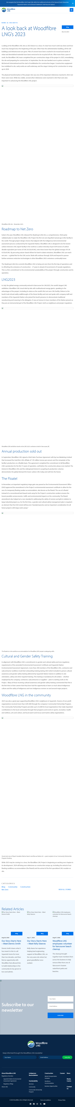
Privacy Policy (61, 1100)
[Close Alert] (72, 3)
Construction (25, 887)
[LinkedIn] (30, 1104)
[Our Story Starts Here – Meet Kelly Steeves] (37, 942)
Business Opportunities (51, 1086)
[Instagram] (37, 1104)
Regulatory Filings (8, 1084)
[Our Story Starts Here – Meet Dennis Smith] (12, 942)
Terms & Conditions (45, 1100)
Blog (67, 27)
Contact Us (69, 1087)
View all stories (65, 889)
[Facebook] (34, 1104)
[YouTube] (44, 1104)
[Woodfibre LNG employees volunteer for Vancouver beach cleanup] (63, 942)
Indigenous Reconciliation (33, 1074)
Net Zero (5, 889)
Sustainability (33, 1081)
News (68, 1073)
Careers (62, 1073)
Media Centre (69, 1080)
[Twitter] (41, 1104)
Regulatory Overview (7, 1076)
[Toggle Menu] (71, 10)
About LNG (5, 1087)
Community (12, 887)
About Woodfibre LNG (9, 1073)
